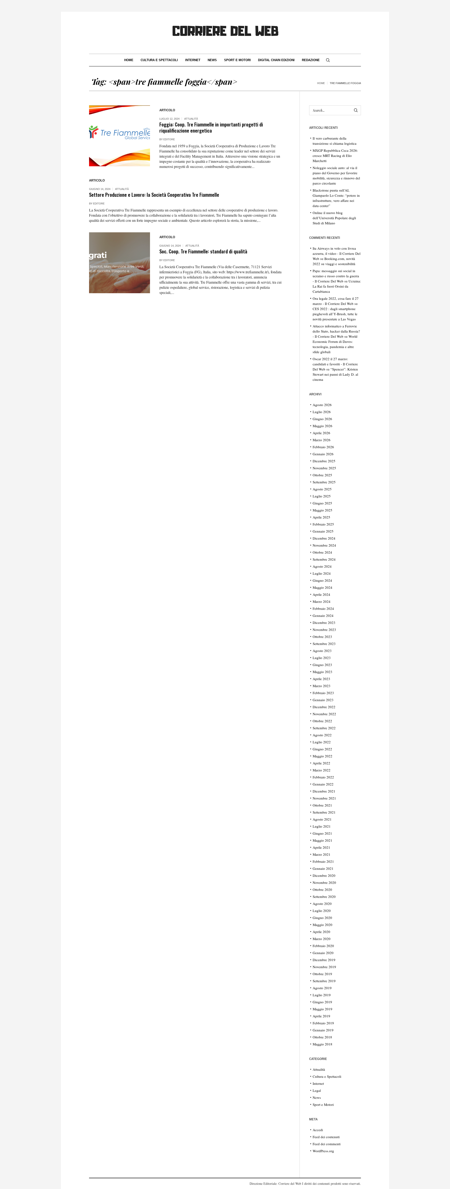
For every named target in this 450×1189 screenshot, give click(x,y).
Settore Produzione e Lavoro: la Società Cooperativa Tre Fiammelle (154, 194)
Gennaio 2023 (323, 699)
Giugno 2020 (322, 917)
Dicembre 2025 (324, 461)
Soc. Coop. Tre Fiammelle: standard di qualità (203, 251)
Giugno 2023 (322, 664)
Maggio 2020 (322, 924)
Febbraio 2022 (323, 777)
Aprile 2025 (321, 517)
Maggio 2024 (322, 587)
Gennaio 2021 (323, 868)
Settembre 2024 (324, 559)
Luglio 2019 (322, 995)
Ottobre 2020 (322, 889)
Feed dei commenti (327, 1143)
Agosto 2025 (322, 489)
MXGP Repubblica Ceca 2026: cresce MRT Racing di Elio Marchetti (335, 155)
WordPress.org (323, 1150)
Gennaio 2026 (323, 454)
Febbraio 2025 (323, 524)
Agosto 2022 (322, 735)
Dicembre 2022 (324, 706)
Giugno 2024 (322, 580)
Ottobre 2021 (322, 805)
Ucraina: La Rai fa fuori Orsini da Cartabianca (337, 286)
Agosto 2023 (322, 650)
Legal (317, 1090)
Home (321, 83)
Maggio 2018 (322, 1044)
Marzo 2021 (321, 854)
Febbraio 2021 (323, 861)
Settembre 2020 (324, 896)
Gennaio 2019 (323, 1030)
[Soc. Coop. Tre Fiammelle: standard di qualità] (119, 262)
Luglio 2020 (322, 910)
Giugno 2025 (322, 503)
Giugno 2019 (322, 1002)
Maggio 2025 (322, 510)
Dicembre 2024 (324, 538)
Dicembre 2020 (324, 875)
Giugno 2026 (322, 418)
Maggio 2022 (322, 756)
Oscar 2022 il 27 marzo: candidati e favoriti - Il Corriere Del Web (335, 363)
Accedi (318, 1129)
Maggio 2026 (322, 425)
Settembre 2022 (324, 728)
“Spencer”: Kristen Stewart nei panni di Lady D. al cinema (335, 374)
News (317, 1097)
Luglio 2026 (322, 411)
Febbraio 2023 (323, 692)
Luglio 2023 (322, 657)
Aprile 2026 (321, 432)
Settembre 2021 (324, 812)
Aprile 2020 (321, 931)
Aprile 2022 (321, 763)
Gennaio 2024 (323, 615)
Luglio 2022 (322, 742)
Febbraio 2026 (323, 446)
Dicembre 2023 (324, 622)
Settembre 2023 (324, 643)
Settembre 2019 (324, 980)
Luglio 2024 (322, 573)
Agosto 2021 (322, 819)
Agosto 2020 (322, 903)
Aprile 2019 (321, 1016)
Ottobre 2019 (322, 973)
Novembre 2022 (324, 713)
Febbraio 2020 (323, 945)
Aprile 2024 (321, 594)
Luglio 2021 (322, 826)
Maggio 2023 (322, 671)
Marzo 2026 (321, 439)
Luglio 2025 (322, 496)
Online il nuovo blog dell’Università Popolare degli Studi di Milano (334, 217)
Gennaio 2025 (323, 531)
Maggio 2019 (322, 1009)
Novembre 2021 (324, 798)
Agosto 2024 (322, 566)
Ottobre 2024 (322, 552)
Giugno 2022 (322, 749)
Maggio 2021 (322, 840)
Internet (318, 1083)
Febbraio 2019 (323, 1023)
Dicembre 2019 (324, 959)
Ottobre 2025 (322, 475)
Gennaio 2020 (323, 952)
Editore (169, 139)
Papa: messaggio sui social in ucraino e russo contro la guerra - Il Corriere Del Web (336, 275)
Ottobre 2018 (322, 1037)
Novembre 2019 (324, 966)
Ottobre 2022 (322, 721)
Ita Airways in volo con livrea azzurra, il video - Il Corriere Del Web (336, 253)
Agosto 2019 (322, 987)
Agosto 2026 (322, 404)
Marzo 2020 (321, 938)
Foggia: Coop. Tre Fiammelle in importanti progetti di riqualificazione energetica (211, 127)
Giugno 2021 (322, 833)
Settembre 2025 (324, 482)
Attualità (191, 118)
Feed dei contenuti (326, 1136)
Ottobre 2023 (322, 636)
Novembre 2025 (324, 468)
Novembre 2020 (324, 882)
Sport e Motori (323, 1104)
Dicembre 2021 (324, 791)
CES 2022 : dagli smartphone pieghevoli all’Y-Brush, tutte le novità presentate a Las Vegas (335, 313)
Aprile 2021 (321, 847)
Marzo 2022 (321, 770)
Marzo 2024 (321, 601)
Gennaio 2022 (323, 784)
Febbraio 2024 (323, 608)
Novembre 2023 (324, 629)
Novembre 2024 (324, 545)
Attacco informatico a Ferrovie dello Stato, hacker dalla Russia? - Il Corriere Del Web (336, 331)
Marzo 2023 (321, 685)
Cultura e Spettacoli (327, 1076)
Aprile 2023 (321, 678)
